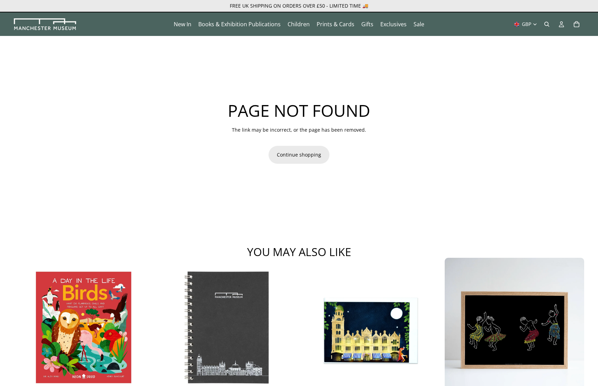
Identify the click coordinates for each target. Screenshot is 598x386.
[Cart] (576, 24)
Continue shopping (299, 154)
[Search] (546, 24)
